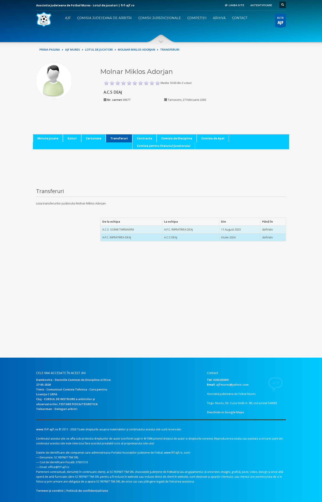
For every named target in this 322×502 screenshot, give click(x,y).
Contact (239, 18)
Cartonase (93, 138)
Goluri (72, 138)
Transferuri (119, 138)
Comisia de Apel (212, 138)
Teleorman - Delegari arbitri (56, 409)
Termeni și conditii (50, 491)
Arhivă (219, 18)
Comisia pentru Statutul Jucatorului (163, 146)
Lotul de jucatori (99, 49)
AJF (68, 18)
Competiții (197, 18)
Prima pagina (49, 49)
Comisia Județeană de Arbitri (104, 18)
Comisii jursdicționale (159, 18)
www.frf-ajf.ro (47, 429)
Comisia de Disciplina (176, 138)
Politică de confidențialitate (87, 491)
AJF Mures (72, 49)
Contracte (144, 138)
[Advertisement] (255, 90)
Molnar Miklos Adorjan (136, 49)
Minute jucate (47, 138)
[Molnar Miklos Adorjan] (54, 80)
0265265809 (220, 380)
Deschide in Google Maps (225, 412)
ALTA (280, 20)
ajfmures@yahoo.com (232, 385)
